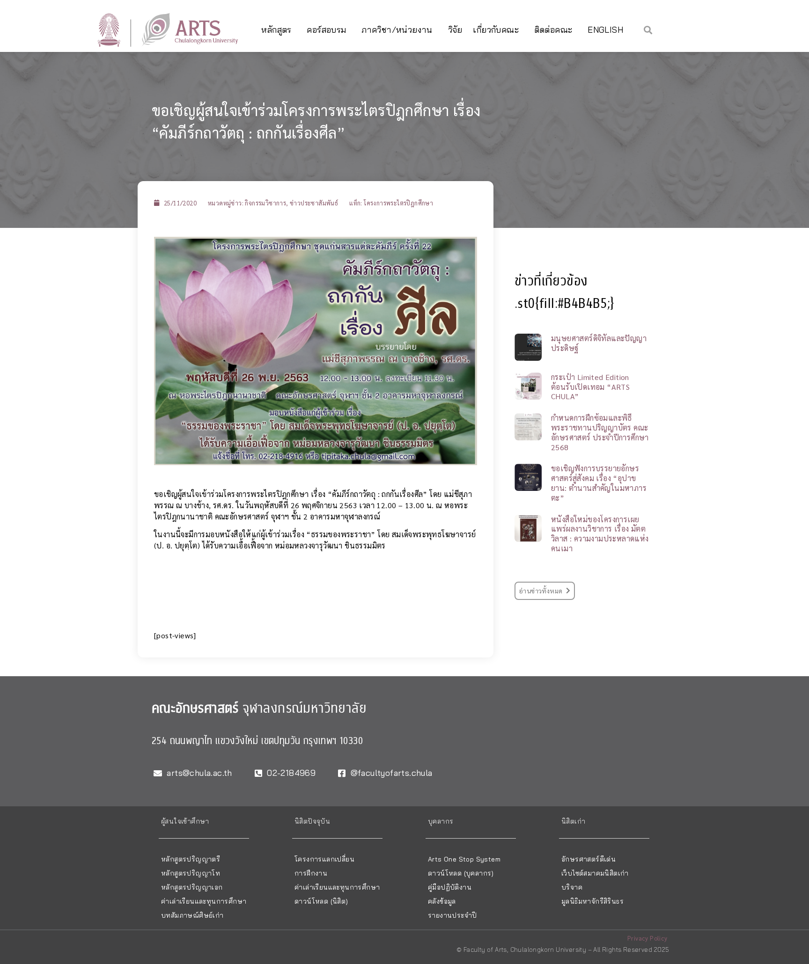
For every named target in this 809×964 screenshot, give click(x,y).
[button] (648, 29)
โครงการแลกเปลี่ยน (324, 859)
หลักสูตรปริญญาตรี (190, 859)
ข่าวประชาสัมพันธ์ (314, 203)
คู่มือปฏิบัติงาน (449, 887)
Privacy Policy (647, 938)
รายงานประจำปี (452, 915)
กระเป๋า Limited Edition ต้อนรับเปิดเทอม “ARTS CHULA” (590, 387)
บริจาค (571, 887)
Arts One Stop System (464, 859)
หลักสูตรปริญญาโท (190, 873)
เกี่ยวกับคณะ (496, 29)
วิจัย (455, 29)
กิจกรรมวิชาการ (265, 203)
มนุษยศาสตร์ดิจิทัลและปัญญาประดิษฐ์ (599, 343)
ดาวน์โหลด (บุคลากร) (461, 873)
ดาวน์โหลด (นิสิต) (321, 901)
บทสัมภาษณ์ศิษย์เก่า (192, 915)
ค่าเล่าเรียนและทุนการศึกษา (203, 901)
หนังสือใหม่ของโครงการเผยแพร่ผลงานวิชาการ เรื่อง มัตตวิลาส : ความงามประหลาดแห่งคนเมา (600, 533)
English (605, 29)
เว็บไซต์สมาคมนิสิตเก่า (595, 873)
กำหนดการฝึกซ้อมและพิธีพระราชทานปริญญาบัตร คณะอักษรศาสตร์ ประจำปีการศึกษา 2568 (600, 432)
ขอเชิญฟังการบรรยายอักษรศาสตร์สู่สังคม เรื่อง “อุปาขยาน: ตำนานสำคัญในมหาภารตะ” (599, 482)
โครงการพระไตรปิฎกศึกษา (398, 203)
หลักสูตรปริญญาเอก (192, 887)
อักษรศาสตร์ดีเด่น (588, 859)
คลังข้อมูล (442, 901)
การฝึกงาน (310, 873)
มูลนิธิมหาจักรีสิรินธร (592, 901)
